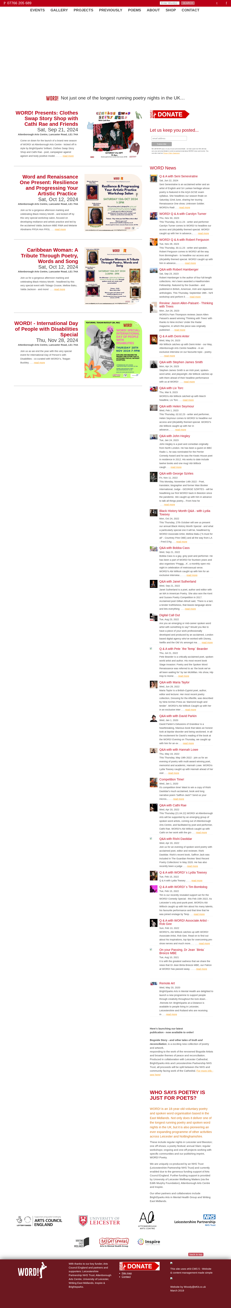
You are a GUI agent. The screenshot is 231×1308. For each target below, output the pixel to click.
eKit (197, 1286)
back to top (196, 1254)
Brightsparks (76, 1286)
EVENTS (37, 10)
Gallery (59, 10)
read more (68, 156)
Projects (83, 10)
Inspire (99, 1283)
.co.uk (202, 1286)
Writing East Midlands (81, 1283)
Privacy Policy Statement (171, 153)
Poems (134, 10)
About (153, 10)
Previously (110, 10)
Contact (190, 10)
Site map (127, 1273)
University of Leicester (95, 1279)
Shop (171, 10)
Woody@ (189, 1286)
